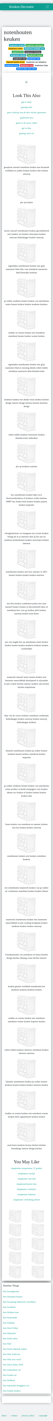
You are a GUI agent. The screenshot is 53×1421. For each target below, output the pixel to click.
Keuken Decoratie (21, 6)
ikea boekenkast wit (12, 1370)
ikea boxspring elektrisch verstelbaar (19, 1302)
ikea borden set (10, 1375)
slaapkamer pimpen (34, 55)
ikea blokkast (9, 1380)
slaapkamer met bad (26, 1178)
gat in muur (26, 102)
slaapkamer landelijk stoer (34, 49)
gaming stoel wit (26, 133)
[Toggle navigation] (47, 7)
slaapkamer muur (11, 65)
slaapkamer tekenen (18, 55)
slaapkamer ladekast (26, 1194)
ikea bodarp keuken (11, 1390)
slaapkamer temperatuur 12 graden (26, 1168)
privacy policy (28, 1415)
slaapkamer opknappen (35, 45)
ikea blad (7, 1343)
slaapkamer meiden (16, 45)
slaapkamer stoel (26, 65)
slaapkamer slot (34, 59)
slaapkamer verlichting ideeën (26, 1199)
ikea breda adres (10, 1338)
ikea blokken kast (11, 1312)
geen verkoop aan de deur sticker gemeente (26, 112)
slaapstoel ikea (17, 52)
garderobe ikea (26, 117)
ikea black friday (10, 1328)
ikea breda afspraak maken (15, 1349)
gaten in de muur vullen (26, 123)
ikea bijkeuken (9, 1333)
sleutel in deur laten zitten (26, 69)
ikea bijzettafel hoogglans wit (16, 1385)
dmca (4, 1415)
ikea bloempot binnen (12, 1296)
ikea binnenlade (10, 1317)
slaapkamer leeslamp (33, 52)
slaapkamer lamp (41, 65)
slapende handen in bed (15, 62)
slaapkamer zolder (15, 49)
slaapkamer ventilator (26, 1189)
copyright (43, 1415)
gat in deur (26, 128)
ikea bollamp (9, 1323)
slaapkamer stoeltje (26, 1173)
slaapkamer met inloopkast (36, 62)
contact (14, 1415)
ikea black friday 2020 (13, 1364)
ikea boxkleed (9, 1307)
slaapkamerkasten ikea (27, 1184)
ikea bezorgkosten (11, 1291)
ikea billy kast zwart (12, 1359)
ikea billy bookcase (11, 1354)
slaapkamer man (19, 59)
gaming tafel (26, 107)
